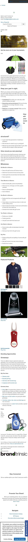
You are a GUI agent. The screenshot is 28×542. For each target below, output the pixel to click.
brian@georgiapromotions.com (11, 19)
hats (12, 400)
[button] (4, 30)
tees (6, 396)
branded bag (13, 380)
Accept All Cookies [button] (20, 539)
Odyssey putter (5, 376)
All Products (16, 516)
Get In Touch (16, 501)
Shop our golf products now (16, 443)
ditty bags (21, 400)
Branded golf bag (6, 378)
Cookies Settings (8, 539)
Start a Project (4, 22)
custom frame (15, 404)
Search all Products (12, 26)
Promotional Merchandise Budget (16, 518)
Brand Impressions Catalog (15, 514)
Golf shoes (4, 380)
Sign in (11, 1)
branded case (13, 383)
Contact (3, 5)
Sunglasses (5, 383)
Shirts (3, 389)
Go (23, 24)
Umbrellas (4, 400)
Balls (3, 396)
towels (9, 400)
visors (15, 400)
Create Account (23, 1)
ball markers (12, 396)
